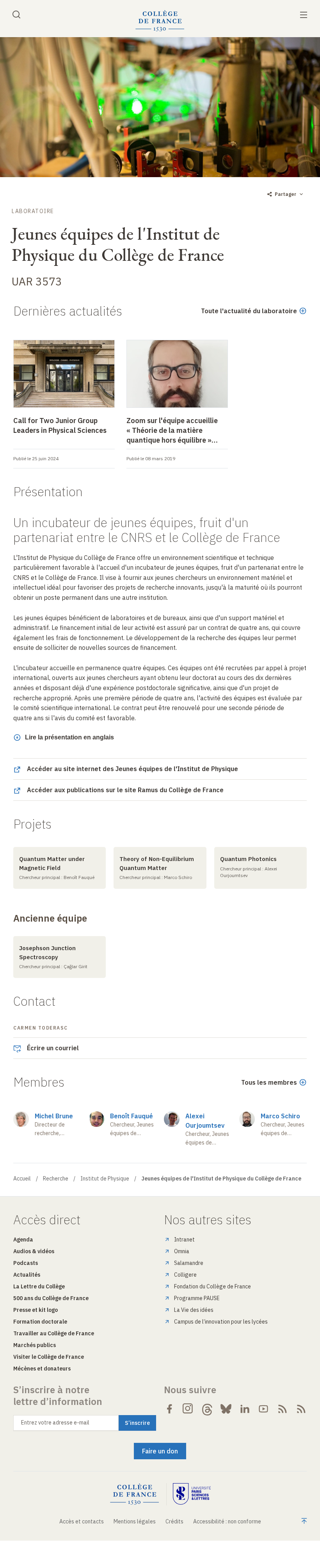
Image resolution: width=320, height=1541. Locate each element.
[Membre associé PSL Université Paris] (192, 1494)
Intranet (184, 1239)
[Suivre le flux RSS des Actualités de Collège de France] (282, 1408)
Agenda (23, 1239)
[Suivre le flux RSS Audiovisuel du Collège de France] (301, 1408)
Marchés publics (34, 1345)
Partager (285, 194)
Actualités (26, 1274)
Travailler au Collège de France (53, 1333)
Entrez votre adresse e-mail (55, 1422)
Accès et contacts (81, 1521)
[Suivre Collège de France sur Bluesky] (225, 1408)
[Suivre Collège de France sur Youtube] (263, 1408)
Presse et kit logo (35, 1309)
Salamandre (188, 1263)
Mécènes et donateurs (42, 1368)
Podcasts (25, 1263)
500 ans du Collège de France (51, 1298)
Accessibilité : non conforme (227, 1521)
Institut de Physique (104, 1178)
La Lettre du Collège (39, 1286)
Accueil (22, 1178)
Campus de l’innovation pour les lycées (221, 1321)
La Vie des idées (193, 1309)
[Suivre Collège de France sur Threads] (207, 1408)
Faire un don (160, 1451)
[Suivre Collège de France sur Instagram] (188, 1408)
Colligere (185, 1274)
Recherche (55, 1178)
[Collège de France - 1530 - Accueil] (160, 21)
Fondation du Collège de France (212, 1286)
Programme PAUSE (197, 1298)
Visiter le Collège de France (48, 1356)
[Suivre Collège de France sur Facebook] (169, 1408)
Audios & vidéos (33, 1251)
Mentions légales (135, 1521)
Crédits (174, 1521)
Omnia (181, 1251)
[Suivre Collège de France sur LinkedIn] (244, 1408)
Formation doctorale (40, 1321)
